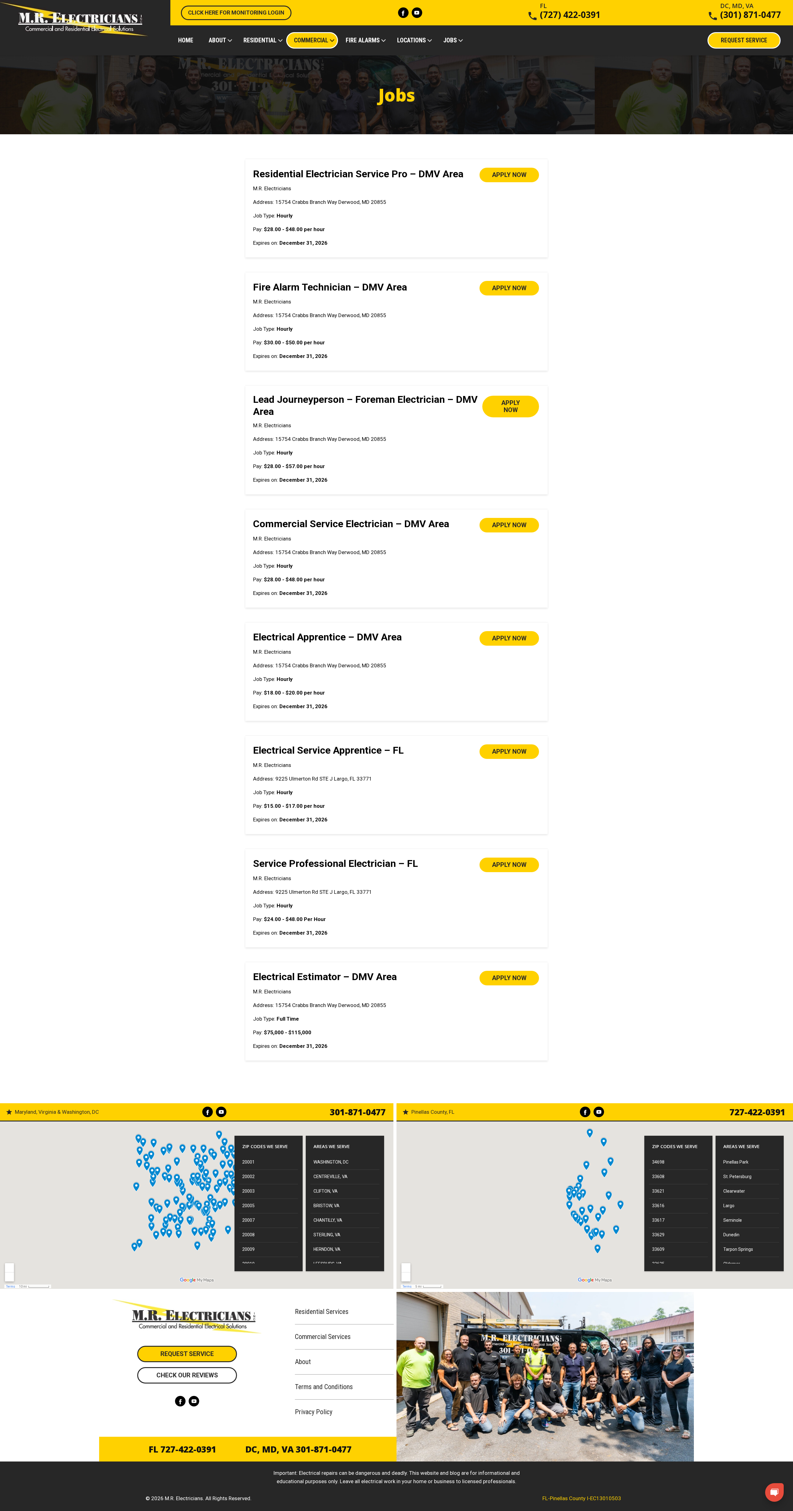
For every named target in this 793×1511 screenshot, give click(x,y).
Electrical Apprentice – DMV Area (327, 637)
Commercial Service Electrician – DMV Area (351, 524)
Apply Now (509, 175)
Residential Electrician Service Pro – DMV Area (358, 174)
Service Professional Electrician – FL (335, 863)
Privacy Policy (313, 1412)
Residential (260, 40)
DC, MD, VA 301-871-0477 (298, 1449)
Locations (411, 40)
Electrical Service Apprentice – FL (328, 750)
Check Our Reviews (187, 1375)
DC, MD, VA (750, 11)
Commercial (311, 40)
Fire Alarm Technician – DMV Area (330, 287)
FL (570, 11)
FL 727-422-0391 (182, 1449)
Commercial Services (323, 1337)
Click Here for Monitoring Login (236, 12)
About (217, 40)
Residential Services (321, 1311)
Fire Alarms (363, 40)
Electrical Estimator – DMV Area (325, 977)
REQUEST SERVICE (744, 40)
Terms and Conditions (324, 1387)
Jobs (450, 40)
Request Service (187, 1354)
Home (185, 40)
